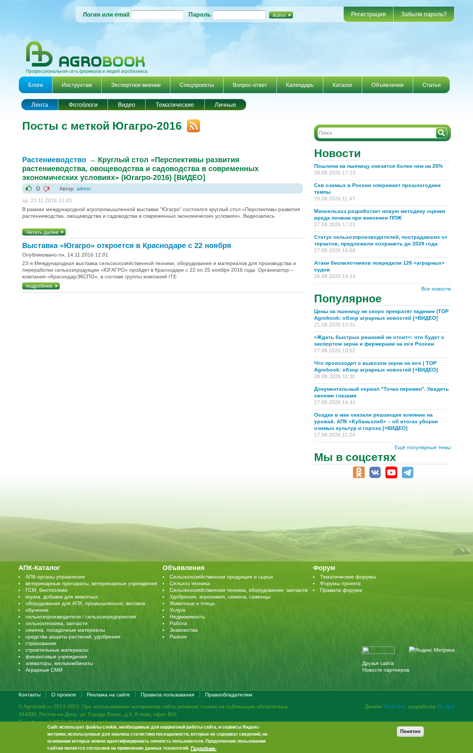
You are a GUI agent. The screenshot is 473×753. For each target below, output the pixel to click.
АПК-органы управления (55, 577)
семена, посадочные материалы (65, 630)
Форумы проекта (340, 583)
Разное (178, 637)
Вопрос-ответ (250, 85)
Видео (126, 105)
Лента (39, 105)
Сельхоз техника (190, 583)
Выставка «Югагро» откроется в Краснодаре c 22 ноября (126, 245)
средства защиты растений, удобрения (72, 637)
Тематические (175, 105)
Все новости (436, 289)
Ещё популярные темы (423, 447)
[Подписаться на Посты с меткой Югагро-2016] (191, 123)
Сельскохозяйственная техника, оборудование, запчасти (239, 590)
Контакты (29, 695)
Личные (225, 105)
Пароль (199, 14)
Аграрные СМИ (43, 670)
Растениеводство (54, 160)
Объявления (387, 85)
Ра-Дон (446, 706)
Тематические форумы (348, 577)
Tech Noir (394, 706)
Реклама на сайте (108, 695)
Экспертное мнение (136, 85)
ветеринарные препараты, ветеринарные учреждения (91, 583)
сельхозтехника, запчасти (56, 623)
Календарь (300, 85)
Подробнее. (204, 748)
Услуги (178, 610)
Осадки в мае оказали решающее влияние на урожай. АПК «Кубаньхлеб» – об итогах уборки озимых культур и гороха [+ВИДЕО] (376, 421)
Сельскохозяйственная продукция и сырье (221, 577)
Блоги (35, 85)
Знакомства (184, 630)
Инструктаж (77, 85)
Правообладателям (228, 695)
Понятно (410, 731)
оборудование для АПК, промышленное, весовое (85, 603)
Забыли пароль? (424, 14)
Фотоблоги (83, 105)
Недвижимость (187, 617)
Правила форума (341, 590)
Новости (337, 153)
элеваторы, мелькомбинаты (59, 663)
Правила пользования (167, 695)
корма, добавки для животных (61, 597)
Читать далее (42, 232)
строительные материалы (56, 650)
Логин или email (106, 14)
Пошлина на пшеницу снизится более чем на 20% (380, 166)
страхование (40, 643)
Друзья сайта (378, 663)
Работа (178, 623)
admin (83, 188)
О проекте (63, 695)
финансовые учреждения (56, 656)
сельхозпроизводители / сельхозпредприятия (80, 617)
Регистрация (368, 14)
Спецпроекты (197, 85)
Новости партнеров (385, 670)
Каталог (343, 85)
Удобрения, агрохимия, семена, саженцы (220, 597)
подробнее (39, 286)
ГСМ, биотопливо (46, 590)
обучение (36, 610)
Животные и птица (192, 603)
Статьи (431, 85)
